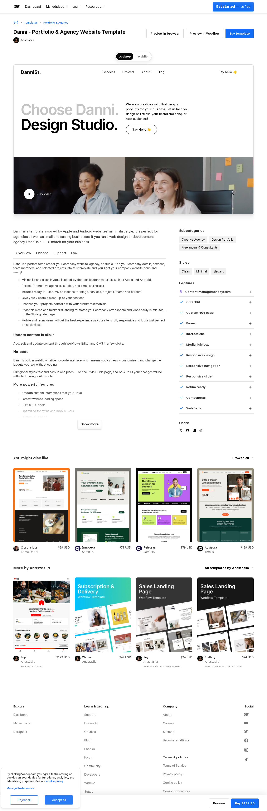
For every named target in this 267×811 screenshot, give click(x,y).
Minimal (201, 271)
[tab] (23, 253)
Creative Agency (193, 239)
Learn (77, 7)
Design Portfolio (223, 239)
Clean (186, 271)
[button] (57, 6)
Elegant (218, 271)
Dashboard (33, 7)
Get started (233, 7)
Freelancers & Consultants (200, 247)
